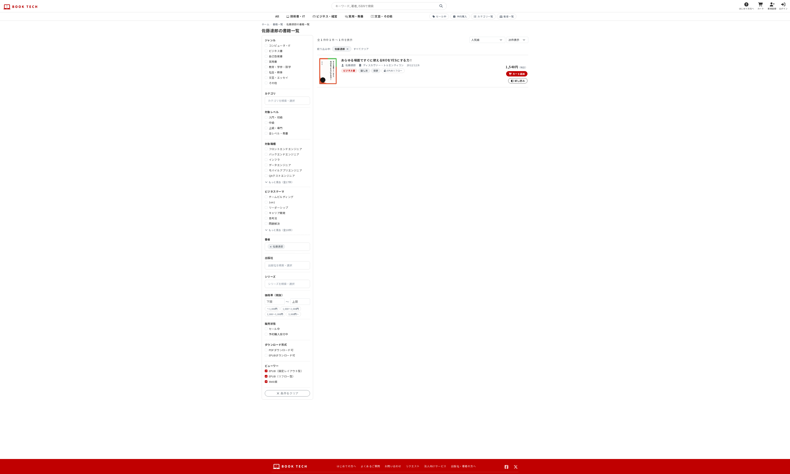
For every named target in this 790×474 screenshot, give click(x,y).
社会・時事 (276, 72)
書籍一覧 (278, 24)
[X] (515, 466)
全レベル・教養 (278, 133)
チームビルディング (281, 197)
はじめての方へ (346, 466)
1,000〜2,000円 (291, 308)
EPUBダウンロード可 (282, 355)
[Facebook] (506, 466)
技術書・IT (297, 16)
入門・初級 (276, 117)
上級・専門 (276, 128)
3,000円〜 (293, 314)
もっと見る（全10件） (281, 230)
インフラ (274, 160)
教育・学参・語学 (280, 67)
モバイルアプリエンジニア (285, 170)
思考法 (273, 218)
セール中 (441, 16)
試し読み (519, 80)
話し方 (364, 70)
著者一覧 (508, 16)
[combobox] (287, 101)
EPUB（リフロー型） (282, 376)
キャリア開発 (277, 213)
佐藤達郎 (342, 49)
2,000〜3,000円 (275, 314)
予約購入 (462, 16)
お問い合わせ (393, 466)
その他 (273, 83)
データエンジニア (280, 165)
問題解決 (274, 223)
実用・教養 (356, 16)
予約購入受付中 (278, 334)
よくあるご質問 (370, 466)
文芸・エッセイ (278, 78)
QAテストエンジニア (282, 176)
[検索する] (441, 6)
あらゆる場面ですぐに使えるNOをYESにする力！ (377, 60)
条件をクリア (289, 393)
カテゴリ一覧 (485, 16)
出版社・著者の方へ (463, 466)
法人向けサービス (435, 466)
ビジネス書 (276, 51)
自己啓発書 (276, 56)
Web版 (273, 382)
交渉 (375, 70)
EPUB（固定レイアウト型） (286, 371)
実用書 (273, 62)
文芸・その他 (384, 16)
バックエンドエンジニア (284, 154)
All (277, 16)
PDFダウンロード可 (281, 350)
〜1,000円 (272, 308)
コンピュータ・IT (279, 45)
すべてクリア (361, 49)
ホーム (265, 24)
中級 (271, 123)
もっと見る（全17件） (281, 182)
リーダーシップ (278, 207)
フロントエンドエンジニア (285, 149)
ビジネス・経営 (326, 16)
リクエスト (413, 466)
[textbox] (289, 100)
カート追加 (518, 73)
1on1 (272, 202)
